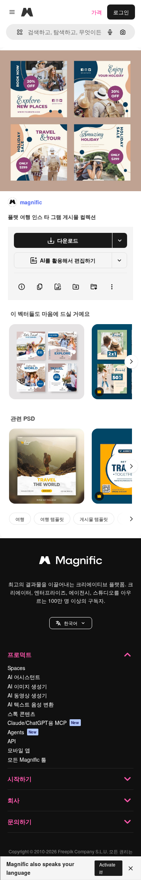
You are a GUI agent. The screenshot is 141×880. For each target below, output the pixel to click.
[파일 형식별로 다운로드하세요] (119, 240)
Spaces (16, 668)
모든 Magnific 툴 (27, 759)
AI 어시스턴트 (24, 677)
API (12, 741)
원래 (43, 64)
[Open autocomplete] (16, 32)
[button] (70, 623)
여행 (19, 519)
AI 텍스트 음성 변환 (31, 704)
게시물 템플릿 (94, 519)
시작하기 (20, 778)
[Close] (131, 868)
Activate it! (107, 868)
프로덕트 (20, 654)
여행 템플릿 (52, 519)
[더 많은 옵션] (111, 286)
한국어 (70, 623)
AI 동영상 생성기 (27, 695)
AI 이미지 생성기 (27, 686)
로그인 (121, 12)
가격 (96, 12)
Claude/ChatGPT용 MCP (43, 722)
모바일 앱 (19, 750)
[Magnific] (70, 562)
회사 (14, 800)
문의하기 (20, 821)
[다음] (131, 361)
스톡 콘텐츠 (21, 713)
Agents (22, 732)
